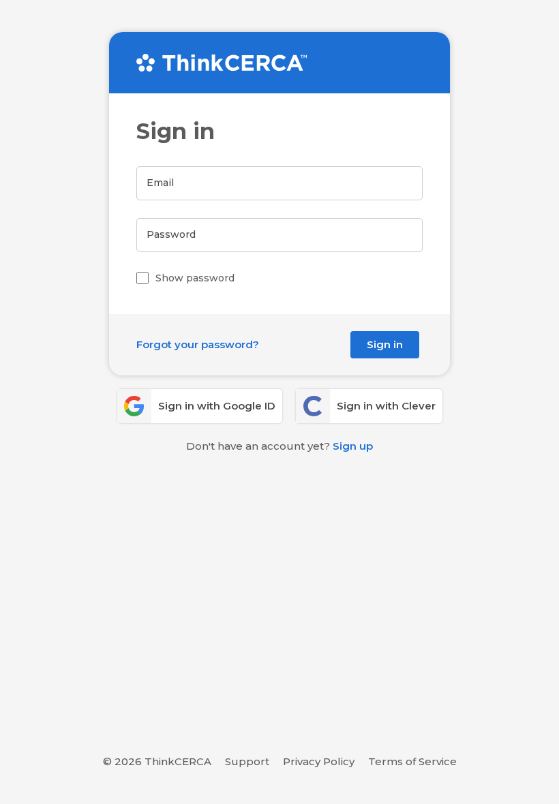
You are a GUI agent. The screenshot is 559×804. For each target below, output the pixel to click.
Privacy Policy (318, 761)
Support (247, 761)
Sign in (385, 344)
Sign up (353, 445)
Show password (195, 278)
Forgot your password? (197, 344)
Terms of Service (412, 761)
